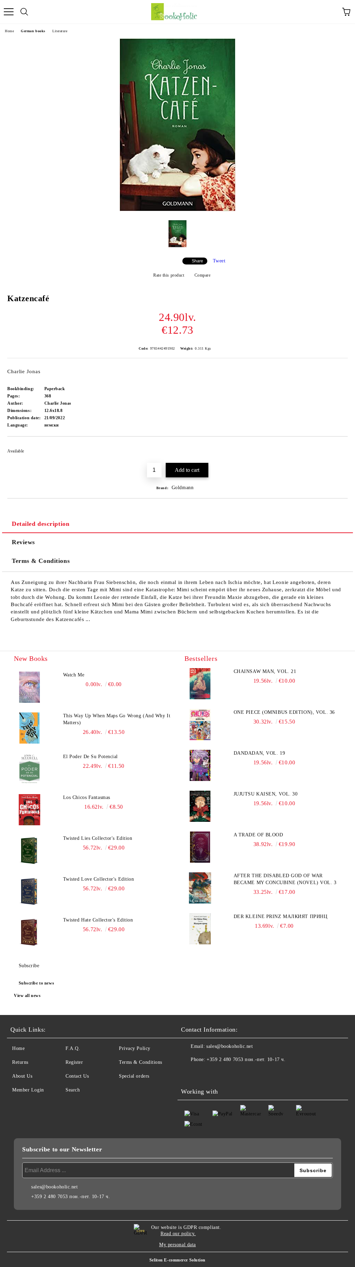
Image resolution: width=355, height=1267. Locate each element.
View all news (27, 995)
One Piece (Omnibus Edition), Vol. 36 (284, 712)
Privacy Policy (134, 1048)
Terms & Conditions (41, 560)
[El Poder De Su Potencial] (29, 768)
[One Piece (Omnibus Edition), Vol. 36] (200, 724)
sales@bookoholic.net (229, 1046)
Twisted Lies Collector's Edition (97, 838)
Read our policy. (178, 1233)
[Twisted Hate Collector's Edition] (29, 932)
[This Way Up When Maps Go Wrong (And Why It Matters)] (29, 728)
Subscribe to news (36, 983)
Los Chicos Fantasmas (86, 797)
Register (74, 1062)
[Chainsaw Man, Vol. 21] (200, 683)
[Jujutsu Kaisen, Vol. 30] (200, 806)
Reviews (23, 542)
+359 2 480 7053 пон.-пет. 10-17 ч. (246, 1059)
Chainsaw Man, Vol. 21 (265, 671)
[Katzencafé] (177, 209)
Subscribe (29, 965)
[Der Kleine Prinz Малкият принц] (200, 928)
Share (197, 261)
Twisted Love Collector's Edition (98, 879)
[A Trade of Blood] (200, 847)
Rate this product (168, 275)
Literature (60, 31)
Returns (20, 1062)
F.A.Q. (73, 1048)
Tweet (219, 260)
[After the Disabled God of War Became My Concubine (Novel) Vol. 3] (200, 888)
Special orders (134, 1076)
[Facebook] (190, 1073)
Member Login (28, 1090)
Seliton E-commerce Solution (177, 1260)
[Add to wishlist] (338, 448)
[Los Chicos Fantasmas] (29, 809)
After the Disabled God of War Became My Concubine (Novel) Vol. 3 (285, 879)
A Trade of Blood (258, 834)
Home (9, 31)
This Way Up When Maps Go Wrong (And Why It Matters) (117, 719)
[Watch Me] (29, 687)
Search (73, 1090)
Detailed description (40, 523)
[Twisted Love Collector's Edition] (29, 891)
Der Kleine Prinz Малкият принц (281, 916)
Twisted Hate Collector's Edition (98, 920)
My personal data (177, 1244)
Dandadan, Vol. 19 (259, 753)
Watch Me (73, 674)
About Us (22, 1076)
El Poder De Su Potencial (90, 756)
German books (33, 31)
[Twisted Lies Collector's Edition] (29, 850)
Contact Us (77, 1076)
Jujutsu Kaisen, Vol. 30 (266, 794)
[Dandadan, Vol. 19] (200, 765)
